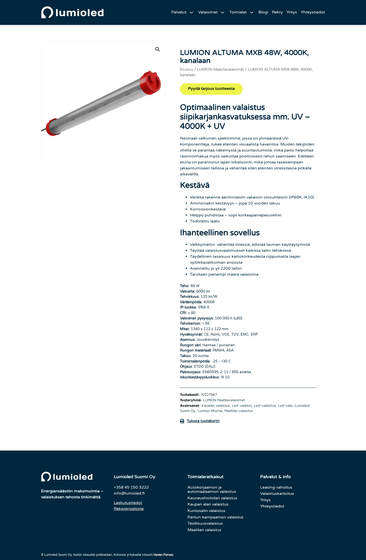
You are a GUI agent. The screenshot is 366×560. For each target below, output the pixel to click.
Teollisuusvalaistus (205, 523)
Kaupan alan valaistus (208, 504)
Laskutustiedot (128, 502)
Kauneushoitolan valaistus (212, 498)
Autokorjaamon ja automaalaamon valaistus (211, 489)
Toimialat (238, 12)
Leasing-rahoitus (276, 487)
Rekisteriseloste (129, 508)
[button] (157, 49)
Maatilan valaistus (238, 410)
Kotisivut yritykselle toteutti (143, 555)
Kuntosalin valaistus (206, 510)
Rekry (277, 12)
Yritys (292, 12)
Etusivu (186, 69)
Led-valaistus (265, 405)
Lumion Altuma (210, 410)
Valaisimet (208, 12)
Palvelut (178, 12)
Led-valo (285, 405)
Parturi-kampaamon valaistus (215, 517)
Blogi (263, 12)
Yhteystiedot (313, 12)
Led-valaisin (242, 405)
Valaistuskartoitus (277, 493)
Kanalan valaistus (216, 405)
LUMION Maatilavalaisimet (220, 69)
